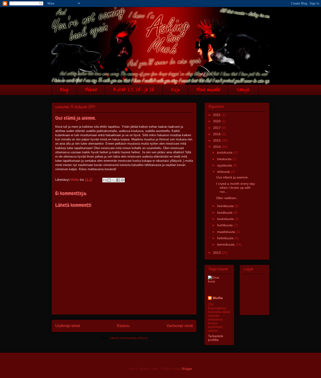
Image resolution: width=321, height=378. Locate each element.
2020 (217, 121)
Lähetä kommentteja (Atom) (128, 338)
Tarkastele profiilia (215, 338)
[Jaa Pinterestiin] (122, 180)
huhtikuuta (225, 225)
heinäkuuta (226, 206)
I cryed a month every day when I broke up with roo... (235, 187)
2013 (217, 253)
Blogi (64, 89)
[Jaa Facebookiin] (118, 180)
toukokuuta (226, 219)
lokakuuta (224, 159)
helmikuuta (225, 238)
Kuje (175, 89)
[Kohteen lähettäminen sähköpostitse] (104, 180)
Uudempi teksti (67, 326)
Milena (91, 89)
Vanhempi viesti (179, 326)
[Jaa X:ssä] (113, 180)
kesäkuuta (225, 212)
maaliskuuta (226, 232)
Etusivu (123, 326)
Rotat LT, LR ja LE (133, 89)
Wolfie (218, 298)
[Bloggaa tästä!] (109, 180)
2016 (217, 134)
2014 (217, 147)
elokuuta (224, 172)
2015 (217, 140)
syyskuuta (225, 165)
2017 (217, 128)
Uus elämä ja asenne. (232, 177)
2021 (217, 115)
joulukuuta (225, 152)
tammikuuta (226, 244)
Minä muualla (208, 89)
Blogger (187, 368)
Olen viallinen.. (227, 198)
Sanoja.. (243, 89)
